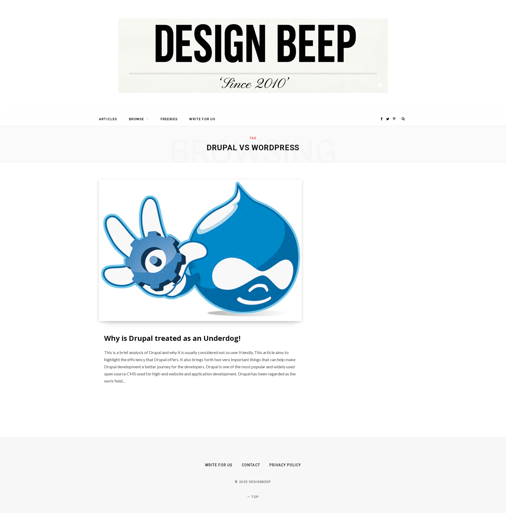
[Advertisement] (357, 259)
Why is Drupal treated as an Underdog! (172, 338)
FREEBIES (169, 119)
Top (254, 497)
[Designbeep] (253, 56)
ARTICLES (108, 119)
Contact (251, 465)
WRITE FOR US (202, 119)
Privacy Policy (285, 465)
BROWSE (136, 119)
